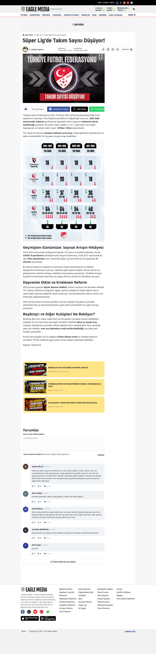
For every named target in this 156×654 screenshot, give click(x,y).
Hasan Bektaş (37, 509)
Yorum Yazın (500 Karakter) (33, 434)
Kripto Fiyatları (104, 598)
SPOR (94, 15)
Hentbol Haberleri (67, 602)
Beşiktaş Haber (65, 589)
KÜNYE (112, 2)
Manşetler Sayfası (105, 589)
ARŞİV (100, 2)
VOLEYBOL (57, 15)
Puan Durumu (104, 608)
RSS (24, 631)
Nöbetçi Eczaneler (105, 605)
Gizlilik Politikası (124, 592)
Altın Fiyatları (103, 595)
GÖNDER (101, 455)
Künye (119, 589)
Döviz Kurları (103, 592)
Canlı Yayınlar (65, 611)
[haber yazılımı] (130, 631)
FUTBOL (24, 15)
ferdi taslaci (36, 545)
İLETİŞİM (105, 2)
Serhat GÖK (36, 466)
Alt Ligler (82, 608)
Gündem (82, 595)
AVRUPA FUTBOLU (71, 15)
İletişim (120, 595)
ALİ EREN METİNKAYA (40, 529)
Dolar (99, 8)
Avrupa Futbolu (66, 608)
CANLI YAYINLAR (115, 15)
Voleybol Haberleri (67, 605)
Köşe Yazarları (84, 589)
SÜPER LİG (85, 15)
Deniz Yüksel (37, 493)
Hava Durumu (104, 602)
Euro (110, 8)
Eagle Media (28, 35)
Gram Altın (123, 8)
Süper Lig (39, 35)
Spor (80, 598)
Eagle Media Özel (85, 592)
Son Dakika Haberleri (126, 598)
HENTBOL (46, 15)
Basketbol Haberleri (68, 598)
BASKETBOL (35, 15)
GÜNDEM (102, 15)
